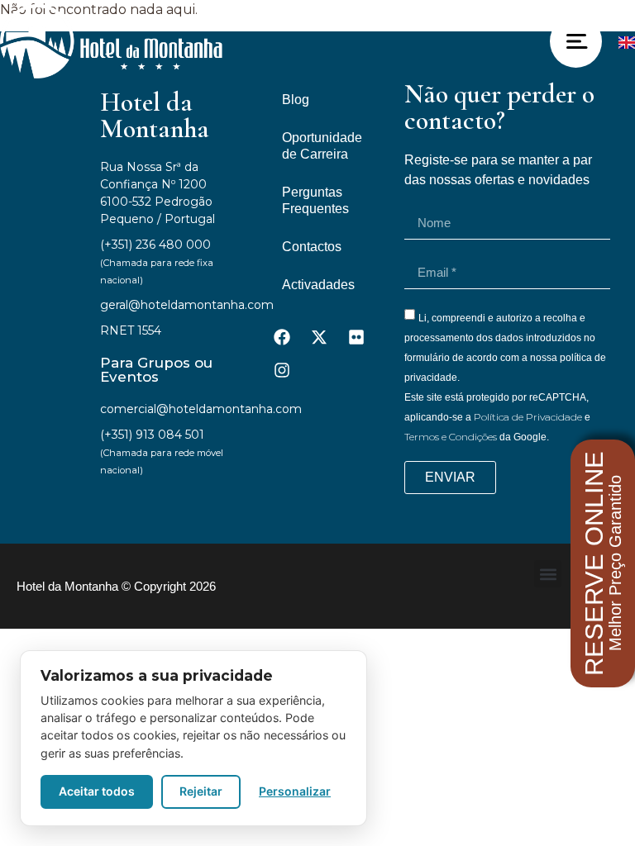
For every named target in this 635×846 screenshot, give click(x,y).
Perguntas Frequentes (315, 200)
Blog (295, 100)
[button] (547, 573)
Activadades (318, 285)
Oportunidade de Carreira (322, 146)
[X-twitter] (319, 337)
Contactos (311, 247)
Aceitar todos (97, 791)
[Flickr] (356, 337)
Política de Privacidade (528, 417)
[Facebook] (281, 337)
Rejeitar (200, 791)
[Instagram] (281, 370)
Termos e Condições (450, 436)
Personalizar (295, 791)
